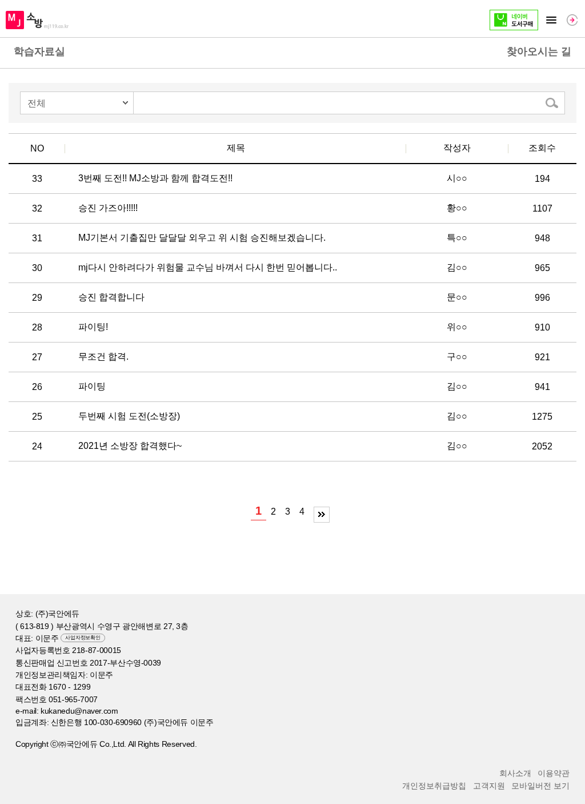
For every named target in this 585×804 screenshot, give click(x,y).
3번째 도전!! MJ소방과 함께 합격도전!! (155, 178)
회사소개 (515, 773)
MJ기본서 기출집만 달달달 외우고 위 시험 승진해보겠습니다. (202, 237)
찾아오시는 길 (539, 51)
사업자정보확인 (82, 637)
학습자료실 (39, 51)
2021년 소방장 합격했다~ (130, 446)
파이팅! (93, 327)
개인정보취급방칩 (434, 785)
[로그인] (572, 20)
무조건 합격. (103, 356)
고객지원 (489, 785)
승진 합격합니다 (111, 297)
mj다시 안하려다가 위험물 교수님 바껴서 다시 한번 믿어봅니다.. (207, 267)
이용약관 (554, 773)
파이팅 (92, 386)
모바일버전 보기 (540, 785)
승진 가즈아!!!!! (108, 208)
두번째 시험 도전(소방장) (129, 416)
